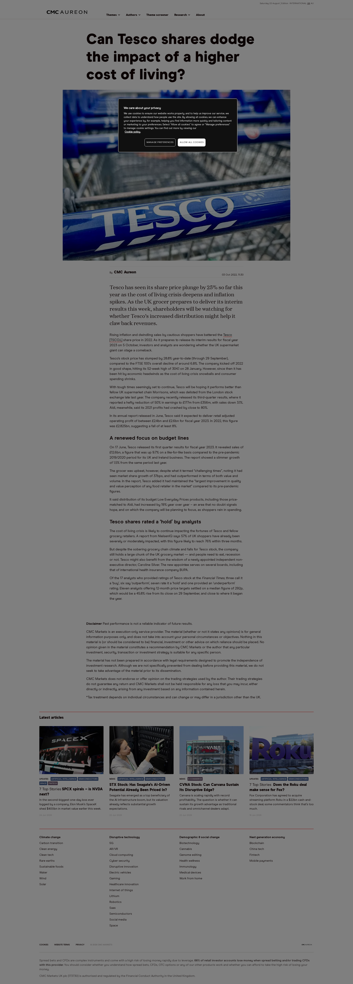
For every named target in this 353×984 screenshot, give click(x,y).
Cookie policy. (133, 132)
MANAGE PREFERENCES (160, 142)
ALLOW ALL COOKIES (192, 142)
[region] (178, 125)
